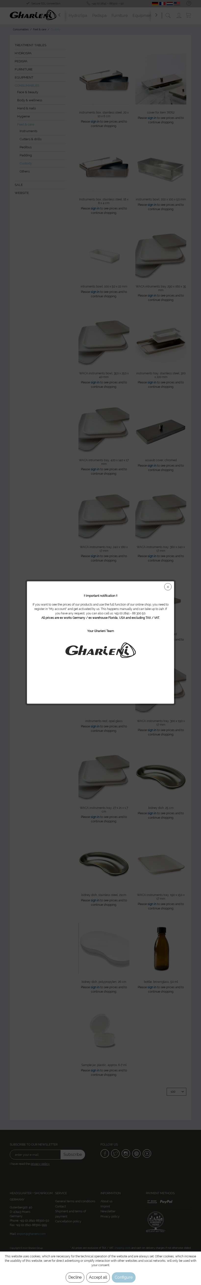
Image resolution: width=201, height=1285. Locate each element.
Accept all (98, 1277)
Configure (124, 1277)
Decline (75, 1277)
